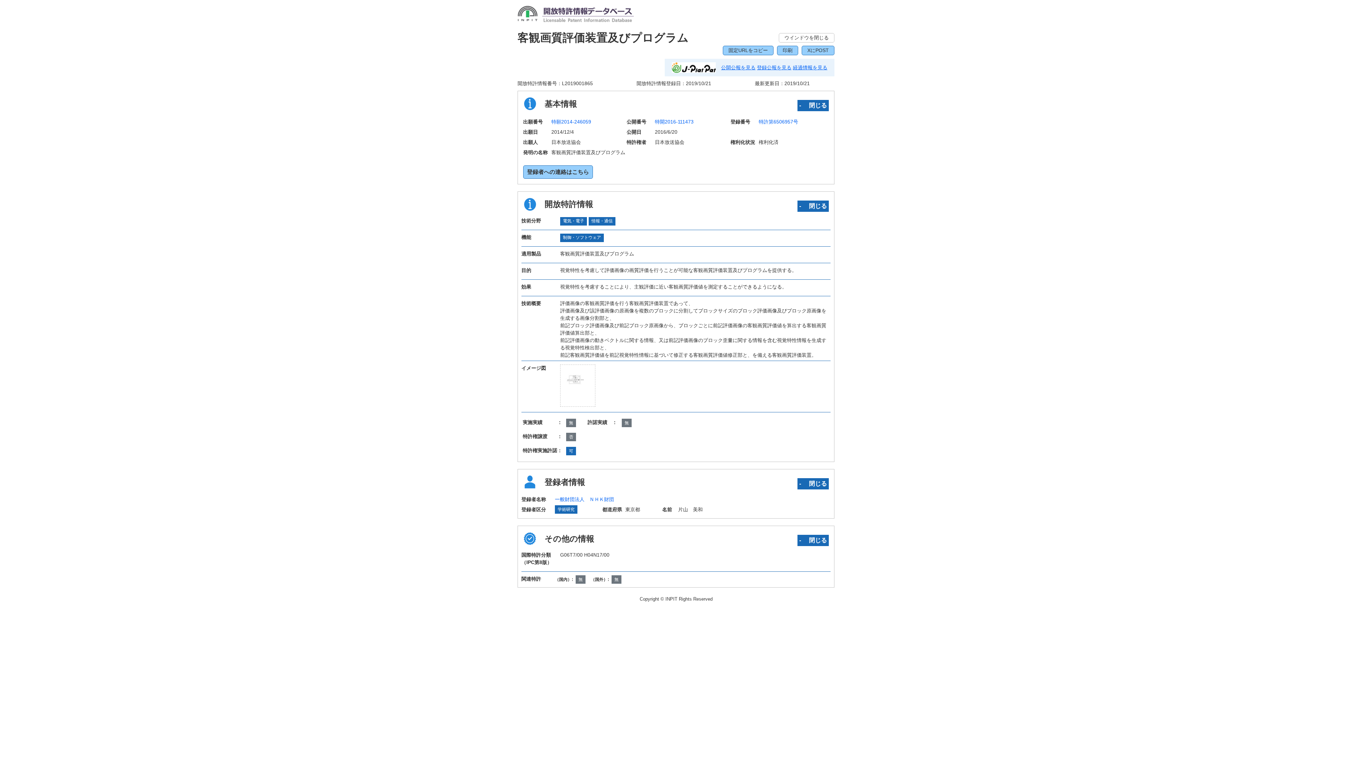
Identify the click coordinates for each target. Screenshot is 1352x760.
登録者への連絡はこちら (558, 172)
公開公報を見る (738, 67)
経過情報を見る (810, 67)
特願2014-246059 (571, 122)
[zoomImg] (578, 386)
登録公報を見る (774, 67)
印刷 (788, 50)
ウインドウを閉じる (806, 37)
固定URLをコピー (748, 50)
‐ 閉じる (813, 105)
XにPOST (818, 50)
